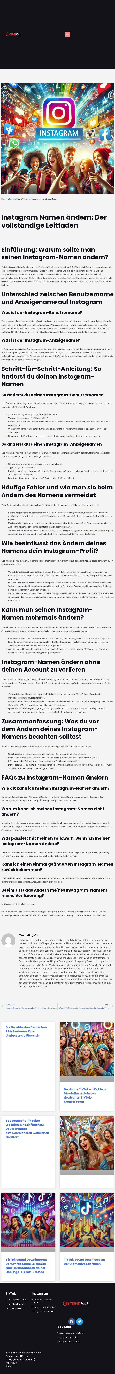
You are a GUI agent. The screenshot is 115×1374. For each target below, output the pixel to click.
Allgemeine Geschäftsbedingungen (23, 1352)
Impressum (11, 1362)
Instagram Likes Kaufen (43, 1311)
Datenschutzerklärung (17, 1356)
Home (3, 199)
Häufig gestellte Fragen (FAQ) (20, 1359)
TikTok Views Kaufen (15, 1308)
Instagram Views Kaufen (44, 1307)
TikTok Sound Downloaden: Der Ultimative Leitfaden (84, 1262)
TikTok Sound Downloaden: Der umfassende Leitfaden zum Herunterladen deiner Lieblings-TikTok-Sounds (26, 1266)
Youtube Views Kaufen (68, 1341)
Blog (10, 199)
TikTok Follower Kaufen (17, 1299)
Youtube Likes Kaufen (68, 1337)
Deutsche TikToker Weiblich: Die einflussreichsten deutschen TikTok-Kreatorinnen (85, 1095)
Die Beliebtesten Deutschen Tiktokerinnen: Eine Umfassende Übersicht (26, 1031)
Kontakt (9, 1366)
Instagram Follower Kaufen (41, 1301)
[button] (67, 34)
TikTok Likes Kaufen (15, 1304)
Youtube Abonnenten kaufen (72, 1333)
